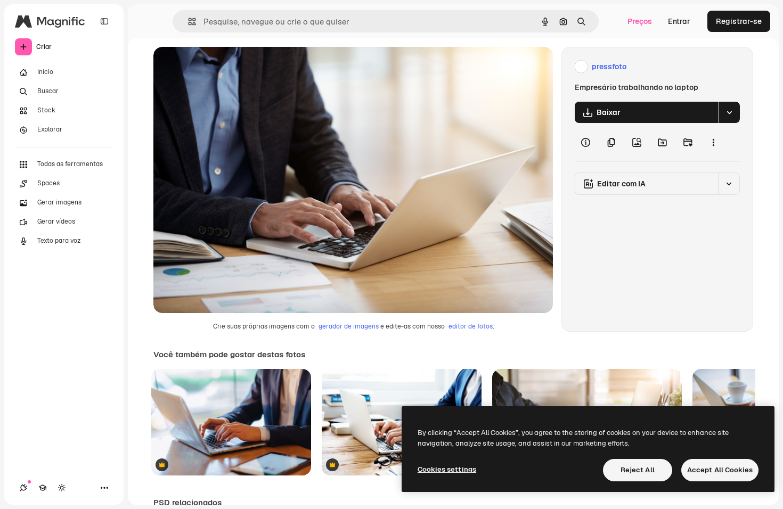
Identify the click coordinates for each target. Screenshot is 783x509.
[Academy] (42, 487)
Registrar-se (739, 21)
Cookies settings (447, 469)
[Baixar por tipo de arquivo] (729, 112)
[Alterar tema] (61, 487)
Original (221, 67)
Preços (639, 21)
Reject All (638, 469)
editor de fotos (470, 326)
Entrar (679, 21)
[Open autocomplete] (187, 22)
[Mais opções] (713, 142)
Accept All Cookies (720, 469)
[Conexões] (23, 487)
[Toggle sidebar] (104, 21)
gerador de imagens (349, 326)
